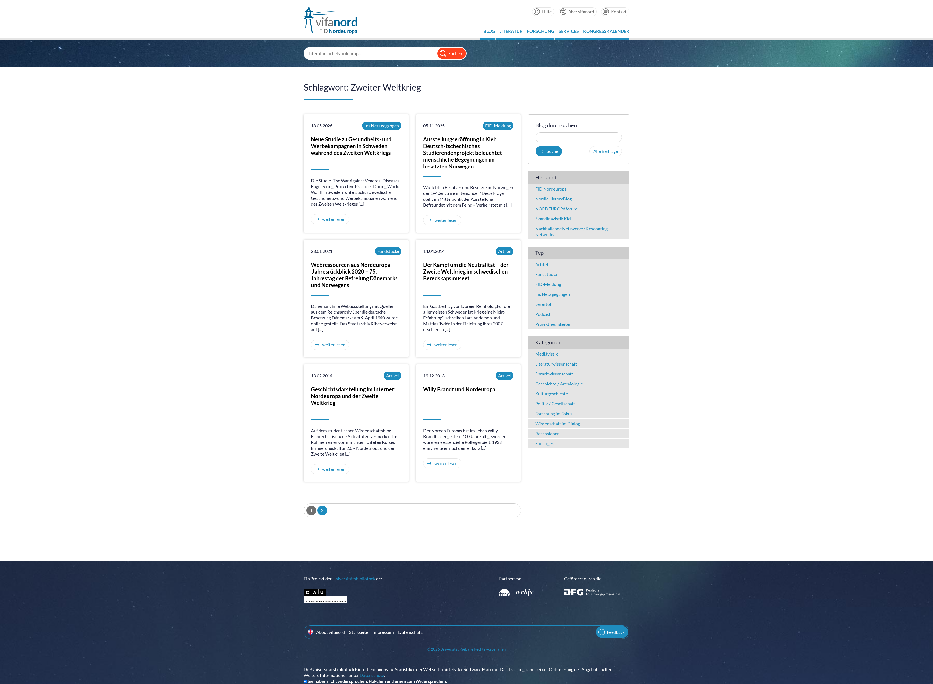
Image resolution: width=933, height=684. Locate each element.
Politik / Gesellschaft (555, 403)
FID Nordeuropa (551, 189)
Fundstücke (388, 251)
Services (569, 32)
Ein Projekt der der (343, 578)
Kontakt (619, 11)
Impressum (383, 632)
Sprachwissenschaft (554, 373)
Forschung (540, 32)
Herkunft (546, 177)
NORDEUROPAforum (556, 208)
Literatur (511, 32)
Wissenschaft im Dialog (557, 423)
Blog (489, 32)
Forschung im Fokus (553, 413)
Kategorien (548, 342)
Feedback (616, 632)
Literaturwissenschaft (556, 364)
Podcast (543, 314)
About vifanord (330, 632)
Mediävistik (546, 354)
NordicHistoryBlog (553, 198)
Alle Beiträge (605, 151)
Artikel (504, 251)
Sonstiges (544, 443)
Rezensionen (547, 433)
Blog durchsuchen (556, 125)
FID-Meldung (498, 125)
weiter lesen (333, 219)
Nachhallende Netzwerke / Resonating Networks (571, 231)
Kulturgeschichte (551, 393)
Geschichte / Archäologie (559, 383)
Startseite (358, 632)
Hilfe (547, 11)
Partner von (510, 578)
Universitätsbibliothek (353, 578)
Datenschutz (410, 632)
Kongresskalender (606, 32)
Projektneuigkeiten (553, 324)
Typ (539, 253)
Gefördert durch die (582, 578)
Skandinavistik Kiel (553, 218)
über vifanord (581, 11)
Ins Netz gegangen (381, 125)
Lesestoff (544, 304)
